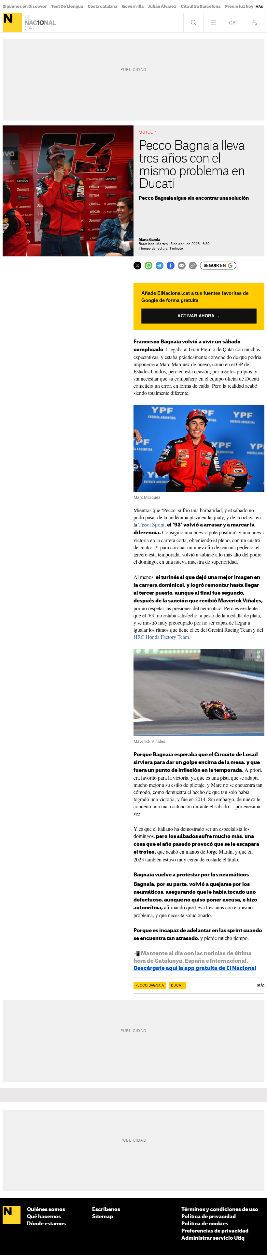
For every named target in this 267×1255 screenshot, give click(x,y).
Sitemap (102, 1216)
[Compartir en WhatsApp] (148, 265)
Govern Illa (133, 6)
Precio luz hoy (239, 6)
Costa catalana (102, 6)
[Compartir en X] (137, 265)
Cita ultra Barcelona (200, 6)
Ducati (177, 985)
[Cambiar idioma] (234, 22)
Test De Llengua (67, 6)
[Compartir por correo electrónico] (182, 265)
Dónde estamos (46, 1223)
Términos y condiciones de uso (219, 1209)
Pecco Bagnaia (149, 985)
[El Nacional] (12, 22)
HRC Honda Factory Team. (162, 636)
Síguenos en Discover (25, 6)
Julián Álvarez (162, 6)
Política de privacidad (208, 1216)
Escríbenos (106, 1209)
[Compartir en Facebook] (171, 265)
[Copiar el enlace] (193, 265)
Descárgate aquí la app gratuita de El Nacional (195, 968)
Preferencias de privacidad (214, 1231)
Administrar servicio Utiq (213, 1238)
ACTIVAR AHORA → (199, 315)
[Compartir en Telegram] (159, 265)
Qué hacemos (44, 1216)
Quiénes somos (46, 1209)
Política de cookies (204, 1223)
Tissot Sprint (151, 524)
